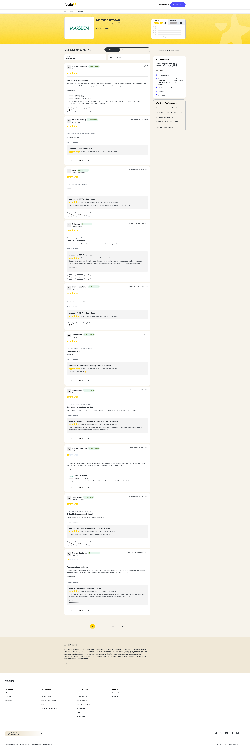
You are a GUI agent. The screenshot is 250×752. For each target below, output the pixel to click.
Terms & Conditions (11, 744)
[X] (221, 733)
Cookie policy (47, 744)
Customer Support (165, 88)
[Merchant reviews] (79, 28)
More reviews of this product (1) (91, 368)
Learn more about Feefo (164, 127)
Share (79, 110)
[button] (85, 57)
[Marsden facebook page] (65, 664)
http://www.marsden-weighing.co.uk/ (108, 23)
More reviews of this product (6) (91, 151)
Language (14, 732)
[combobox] (85, 57)
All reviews (112, 50)
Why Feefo (8, 696)
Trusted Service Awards (48, 700)
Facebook (162, 95)
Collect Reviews (82, 696)
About (7, 693)
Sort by (68, 56)
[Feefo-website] (70, 4)
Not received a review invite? (169, 50)
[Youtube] (226, 733)
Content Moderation (119, 693)
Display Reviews (82, 700)
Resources (8, 700)
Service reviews (127, 50)
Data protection (36, 744)
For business (176, 5)
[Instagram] (237, 733)
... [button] (106, 626)
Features (79, 693)
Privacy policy (24, 744)
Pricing (79, 712)
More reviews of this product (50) (91, 202)
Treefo (43, 704)
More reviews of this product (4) (91, 531)
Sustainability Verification (49, 708)
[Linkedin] (232, 733)
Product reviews (142, 50)
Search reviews (163, 5)
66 (113, 626)
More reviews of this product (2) (91, 424)
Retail (71, 11)
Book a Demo (81, 716)
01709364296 (163, 75)
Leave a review (45, 693)
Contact (115, 696)
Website (161, 91)
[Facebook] (216, 733)
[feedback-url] (72, 73)
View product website (110, 151)
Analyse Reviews (82, 708)
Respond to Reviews (83, 704)
